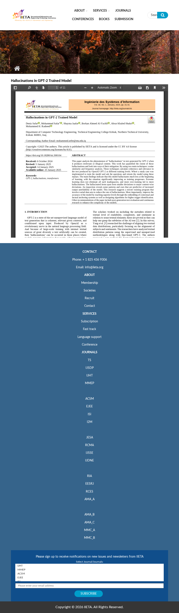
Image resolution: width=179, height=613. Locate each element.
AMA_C (89, 522)
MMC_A (89, 530)
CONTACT (90, 251)
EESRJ (89, 483)
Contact (89, 305)
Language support (89, 337)
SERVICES (89, 313)
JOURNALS (89, 352)
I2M (89, 422)
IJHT (89, 375)
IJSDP (90, 367)
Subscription (89, 321)
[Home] (34, 15)
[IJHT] (89, 566)
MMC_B (89, 537)
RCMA (89, 445)
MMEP (89, 383)
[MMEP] (89, 570)
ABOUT (89, 275)
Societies (90, 290)
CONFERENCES (83, 19)
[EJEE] (89, 577)
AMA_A (89, 499)
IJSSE (89, 452)
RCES (89, 491)
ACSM (89, 398)
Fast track (89, 329)
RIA (89, 476)
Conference (89, 344)
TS (89, 360)
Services (100, 10)
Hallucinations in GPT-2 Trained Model (41, 81)
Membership (89, 282)
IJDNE (89, 460)
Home (17, 68)
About (79, 10)
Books (104, 19)
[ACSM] (89, 574)
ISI (89, 414)
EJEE (89, 406)
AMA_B (89, 514)
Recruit (89, 298)
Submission (124, 19)
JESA (89, 437)
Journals (123, 10)
